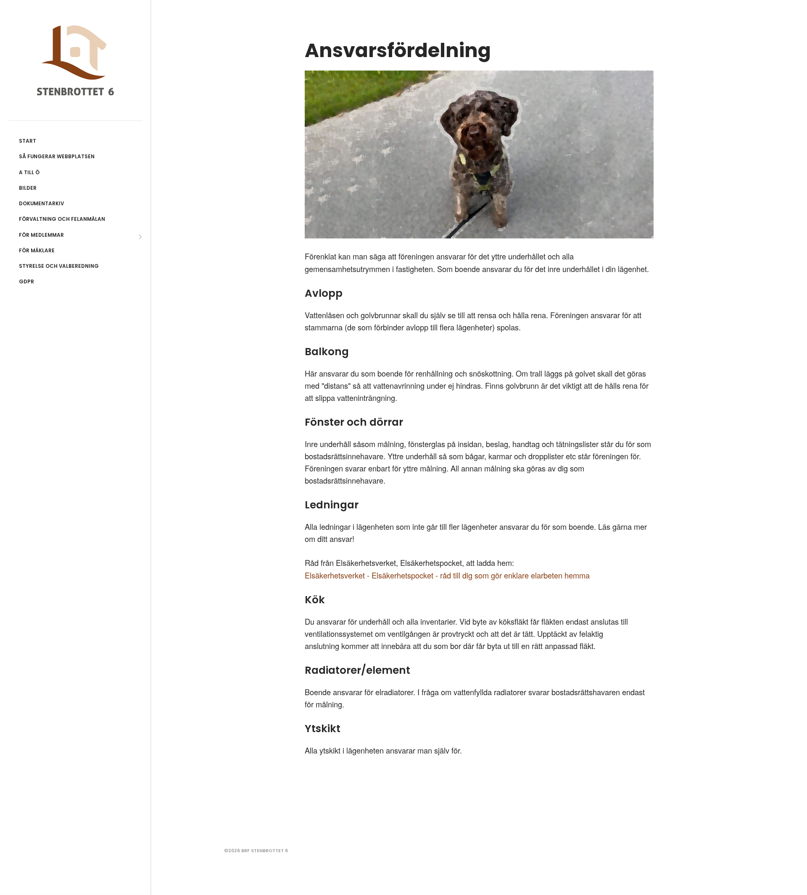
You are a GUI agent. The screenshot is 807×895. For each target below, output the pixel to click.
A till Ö (29, 172)
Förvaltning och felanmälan (62, 219)
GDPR (26, 281)
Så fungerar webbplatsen (57, 156)
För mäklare (37, 250)
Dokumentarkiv (41, 203)
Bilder (28, 188)
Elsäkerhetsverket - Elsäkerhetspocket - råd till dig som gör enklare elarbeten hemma (447, 575)
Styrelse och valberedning (59, 266)
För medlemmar (41, 235)
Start (27, 141)
